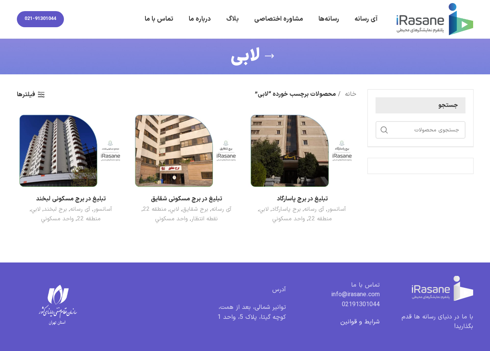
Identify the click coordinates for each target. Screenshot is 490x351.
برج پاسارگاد (286, 209)
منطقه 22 (320, 219)
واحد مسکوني (288, 219)
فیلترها (26, 94)
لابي (264, 209)
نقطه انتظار (204, 219)
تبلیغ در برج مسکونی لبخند (71, 198)
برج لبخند (55, 209)
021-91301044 (40, 19)
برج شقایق (195, 209)
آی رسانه (314, 209)
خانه (349, 94)
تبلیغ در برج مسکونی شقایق (186, 198)
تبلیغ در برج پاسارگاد (302, 198)
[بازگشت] (269, 56)
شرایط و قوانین (360, 321)
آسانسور (336, 209)
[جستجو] (384, 130)
